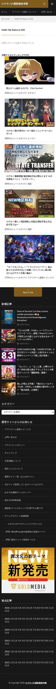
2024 (7, 630)
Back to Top (28, 293)
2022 (7, 652)
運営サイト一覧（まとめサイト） (20, 477)
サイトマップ (11, 453)
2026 (7, 608)
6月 (31, 608)
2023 (7, 641)
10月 (46, 619)
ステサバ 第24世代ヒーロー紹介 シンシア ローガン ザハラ (29, 132)
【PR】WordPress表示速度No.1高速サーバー (25, 532)
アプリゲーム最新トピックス (24, 12)
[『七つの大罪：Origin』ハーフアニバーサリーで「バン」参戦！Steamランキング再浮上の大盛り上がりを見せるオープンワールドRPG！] (9, 336)
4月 (23, 608)
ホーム (4, 12)
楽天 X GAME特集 (13, 500)
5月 (27, 608)
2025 (7, 619)
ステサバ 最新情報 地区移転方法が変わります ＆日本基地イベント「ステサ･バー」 (29, 177)
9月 (42, 619)
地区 (30, 184)
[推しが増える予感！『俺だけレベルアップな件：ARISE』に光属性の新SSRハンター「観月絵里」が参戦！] (9, 389)
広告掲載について (13, 461)
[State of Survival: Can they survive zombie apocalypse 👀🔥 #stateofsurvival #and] (9, 317)
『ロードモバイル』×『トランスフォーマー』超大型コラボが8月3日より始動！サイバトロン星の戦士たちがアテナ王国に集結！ (29, 270)
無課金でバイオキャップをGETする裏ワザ (24, 508)
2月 (16, 608)
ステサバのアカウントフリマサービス (25, 524)
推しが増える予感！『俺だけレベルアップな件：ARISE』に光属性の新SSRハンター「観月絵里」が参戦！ (35, 387)
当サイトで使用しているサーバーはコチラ (24, 485)
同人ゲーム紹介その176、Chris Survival (24, 88)
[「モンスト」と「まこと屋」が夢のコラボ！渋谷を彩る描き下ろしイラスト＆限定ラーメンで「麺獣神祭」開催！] (9, 372)
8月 (38, 608)
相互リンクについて (14, 469)
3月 (19, 608)
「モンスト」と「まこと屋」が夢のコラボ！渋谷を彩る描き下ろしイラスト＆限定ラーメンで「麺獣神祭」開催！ (35, 370)
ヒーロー (32, 139)
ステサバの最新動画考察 (36, 683)
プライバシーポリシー (15, 445)
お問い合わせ (46, 12)
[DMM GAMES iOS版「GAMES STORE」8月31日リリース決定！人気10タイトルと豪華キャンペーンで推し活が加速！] (9, 355)
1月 (12, 608)
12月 (7, 622)
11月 (51, 619)
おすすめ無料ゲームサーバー (18, 493)
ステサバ (32, 93)
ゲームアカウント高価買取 (17, 516)
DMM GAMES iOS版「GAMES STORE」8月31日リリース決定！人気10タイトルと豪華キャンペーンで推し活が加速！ (35, 353)
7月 (34, 608)
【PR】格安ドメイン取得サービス (20, 540)
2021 (7, 663)
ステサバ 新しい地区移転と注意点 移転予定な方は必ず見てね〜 (29, 223)
